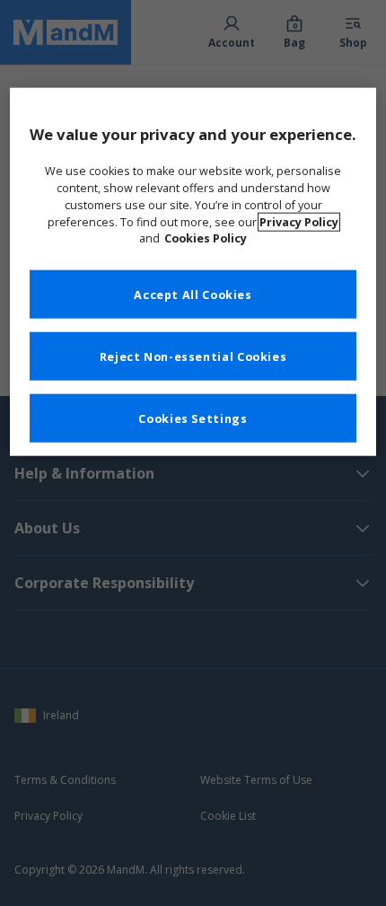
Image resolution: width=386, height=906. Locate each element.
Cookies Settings (192, 418)
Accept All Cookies (192, 294)
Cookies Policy (205, 238)
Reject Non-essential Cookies (193, 356)
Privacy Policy (298, 221)
